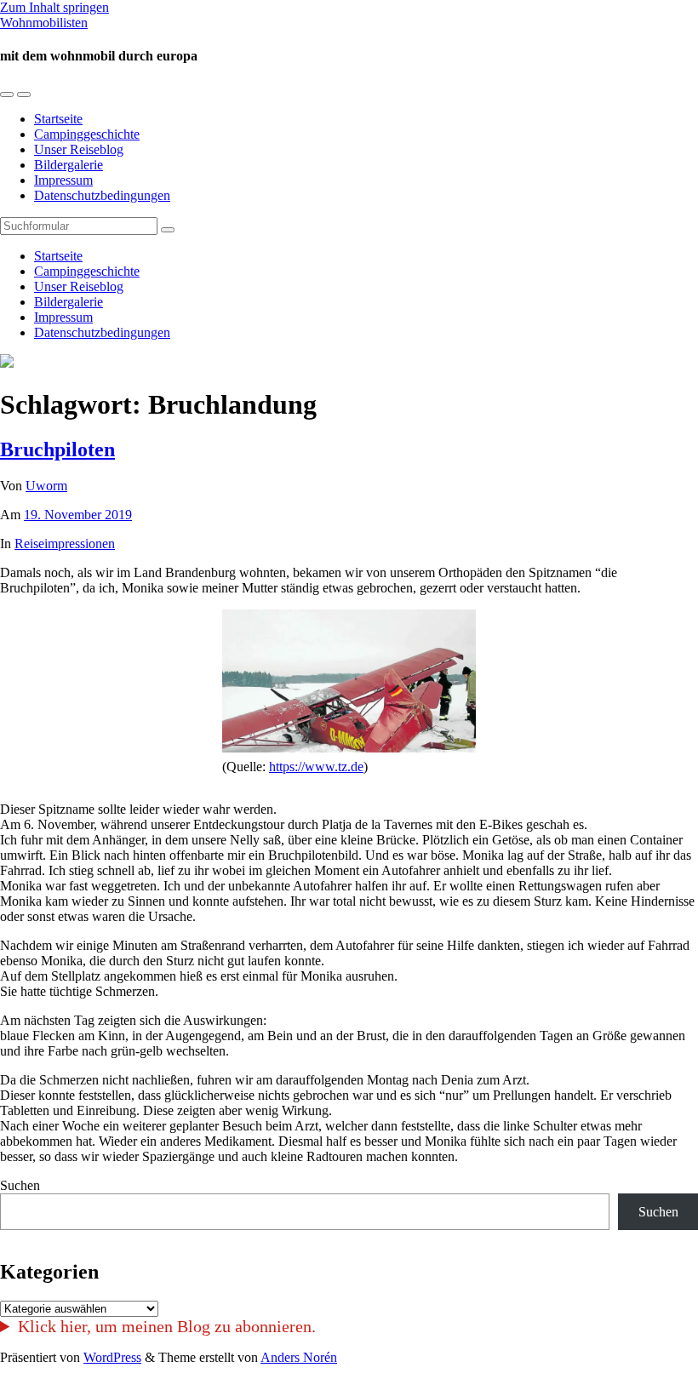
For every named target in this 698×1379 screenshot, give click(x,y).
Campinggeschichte (87, 134)
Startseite (58, 119)
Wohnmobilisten (44, 22)
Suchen (20, 1185)
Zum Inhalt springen (54, 7)
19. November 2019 (78, 514)
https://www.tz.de (316, 766)
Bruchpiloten (57, 449)
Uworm (46, 485)
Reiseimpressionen (64, 543)
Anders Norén (298, 1357)
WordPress (112, 1357)
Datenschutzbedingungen (102, 195)
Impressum (63, 180)
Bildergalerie (68, 164)
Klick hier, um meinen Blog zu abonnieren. (167, 1326)
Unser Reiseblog (78, 149)
